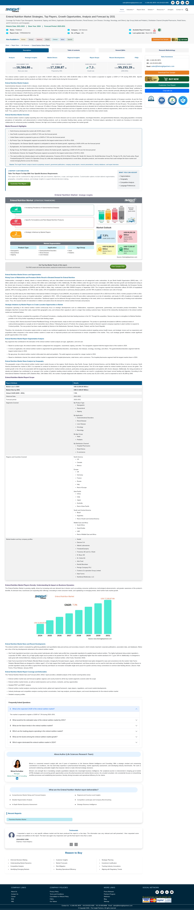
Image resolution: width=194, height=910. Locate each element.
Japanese (39, 39)
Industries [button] (130, 9)
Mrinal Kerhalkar (17, 771)
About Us (14, 891)
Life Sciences (25, 45)
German (31, 39)
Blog (105, 899)
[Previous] (63, 844)
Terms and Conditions (57, 894)
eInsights (170, 9)
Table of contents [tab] (74, 50)
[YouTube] (187, 2)
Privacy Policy (54, 891)
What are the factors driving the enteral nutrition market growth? (33, 737)
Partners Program (109, 894)
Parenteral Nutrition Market (17, 819)
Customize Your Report (167, 85)
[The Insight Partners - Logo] (13, 9)
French (47, 39)
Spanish (70, 39)
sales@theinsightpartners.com (132, 2)
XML (12, 901)
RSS (12, 899)
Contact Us (179, 9)
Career (13, 896)
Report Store (141, 9)
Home (122, 9)
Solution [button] (150, 9)
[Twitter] (177, 2)
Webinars (107, 896)
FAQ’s (52, 899)
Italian (62, 39)
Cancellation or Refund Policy (59, 896)
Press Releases (109, 891)
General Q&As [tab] (120, 50)
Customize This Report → (19, 184)
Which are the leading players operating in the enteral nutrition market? (36, 731)
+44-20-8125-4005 (163, 2)
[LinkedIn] (182, 2)
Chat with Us (167, 91)
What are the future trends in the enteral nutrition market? (31, 725)
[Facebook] (173, 2)
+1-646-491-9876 (151, 2)
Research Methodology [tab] (167, 50)
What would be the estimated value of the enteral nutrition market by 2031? (38, 720)
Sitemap (106, 901)
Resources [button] (160, 9)
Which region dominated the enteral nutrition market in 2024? (33, 742)
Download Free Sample (160, 39)
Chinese (55, 39)
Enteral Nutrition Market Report (41, 45)
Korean (23, 39)
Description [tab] (27, 50)
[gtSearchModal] (187, 10)
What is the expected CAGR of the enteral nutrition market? (32, 709)
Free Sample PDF (118, 266)
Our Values (53, 901)
